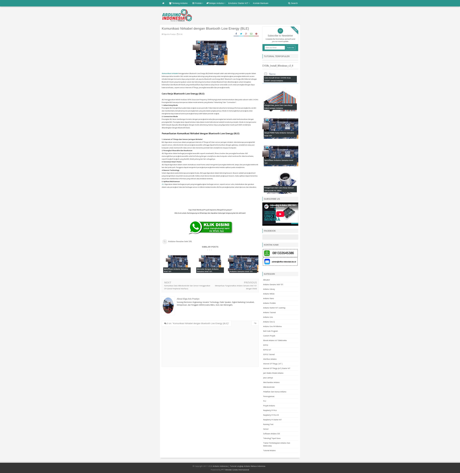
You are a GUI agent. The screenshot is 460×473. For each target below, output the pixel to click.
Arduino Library (269, 289)
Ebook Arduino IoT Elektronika (275, 340)
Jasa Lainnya (268, 378)
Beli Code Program (270, 331)
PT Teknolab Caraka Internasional (235, 469)
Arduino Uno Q (269, 322)
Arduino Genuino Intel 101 (180, 241)
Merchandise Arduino (271, 382)
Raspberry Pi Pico (270, 410)
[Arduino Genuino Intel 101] (243, 273)
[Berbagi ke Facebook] (236, 34)
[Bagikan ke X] (241, 34)
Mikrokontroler (269, 387)
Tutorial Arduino (269, 450)
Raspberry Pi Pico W (271, 415)
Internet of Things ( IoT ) (272, 364)
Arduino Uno (268, 317)
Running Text (268, 424)
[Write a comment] (255, 323)
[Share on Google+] (246, 34)
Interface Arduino (270, 359)
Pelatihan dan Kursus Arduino (274, 392)
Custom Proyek (269, 336)
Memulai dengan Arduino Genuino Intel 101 (208, 270)
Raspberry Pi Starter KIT (272, 419)
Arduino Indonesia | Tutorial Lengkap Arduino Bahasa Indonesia (239, 466)
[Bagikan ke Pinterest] (256, 34)
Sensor (266, 429)
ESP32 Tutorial (269, 354)
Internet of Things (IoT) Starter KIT (276, 368)
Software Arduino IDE (271, 433)
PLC (264, 401)
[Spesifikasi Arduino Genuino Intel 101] (177, 273)
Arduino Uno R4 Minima (272, 326)
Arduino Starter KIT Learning (274, 308)
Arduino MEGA (268, 294)
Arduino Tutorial (269, 312)
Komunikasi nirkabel (170, 73)
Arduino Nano (268, 298)
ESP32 (265, 345)
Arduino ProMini (269, 303)
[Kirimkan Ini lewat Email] (251, 34)
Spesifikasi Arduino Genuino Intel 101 (176, 270)
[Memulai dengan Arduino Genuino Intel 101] (210, 273)
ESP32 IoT (267, 350)
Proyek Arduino (269, 406)
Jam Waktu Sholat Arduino (273, 373)
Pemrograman (268, 396)
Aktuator (266, 280)
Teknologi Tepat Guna (271, 438)
